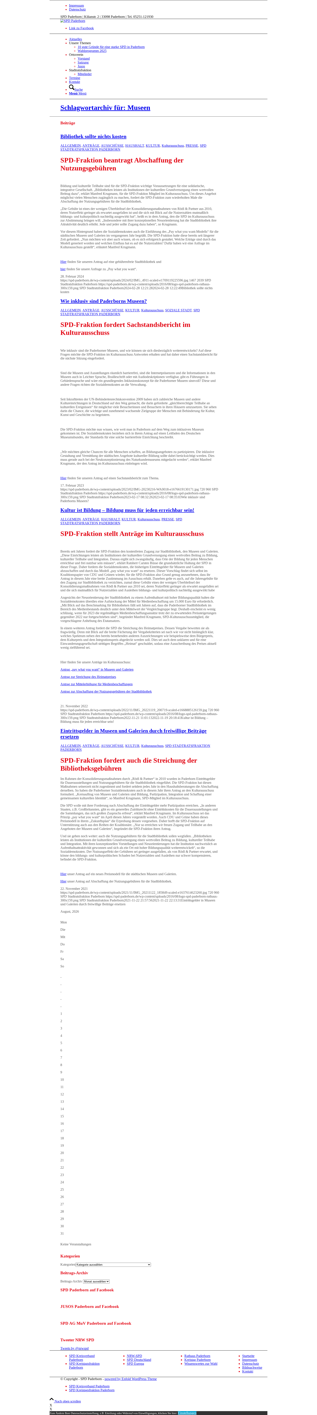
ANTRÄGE (90, 145)
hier (63, 269)
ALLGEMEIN (70, 145)
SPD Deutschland (139, 1360)
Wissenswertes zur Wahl (200, 1363)
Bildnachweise (252, 1367)
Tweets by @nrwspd (74, 1348)
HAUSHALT (134, 145)
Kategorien (67, 1264)
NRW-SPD (134, 1356)
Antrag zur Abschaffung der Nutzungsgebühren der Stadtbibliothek (106, 691)
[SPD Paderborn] (72, 21)
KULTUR (153, 145)
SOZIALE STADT (178, 310)
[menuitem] (173, 6)
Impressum (76, 5)
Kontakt (247, 1371)
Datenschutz (77, 9)
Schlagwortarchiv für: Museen (105, 107)
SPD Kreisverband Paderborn (82, 1358)
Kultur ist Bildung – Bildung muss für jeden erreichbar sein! (127, 510)
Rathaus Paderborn (197, 1356)
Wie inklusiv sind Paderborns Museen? (103, 301)
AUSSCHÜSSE (112, 145)
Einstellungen (187, 1413)
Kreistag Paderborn (197, 1360)
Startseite (248, 1356)
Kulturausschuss (173, 145)
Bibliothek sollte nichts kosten (93, 136)
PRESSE (192, 145)
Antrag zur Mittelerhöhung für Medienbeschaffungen (96, 684)
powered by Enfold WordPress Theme (131, 1379)
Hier (63, 262)
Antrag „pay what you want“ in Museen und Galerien (96, 669)
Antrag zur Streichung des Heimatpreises (88, 677)
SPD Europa (135, 1363)
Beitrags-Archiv (71, 1281)
